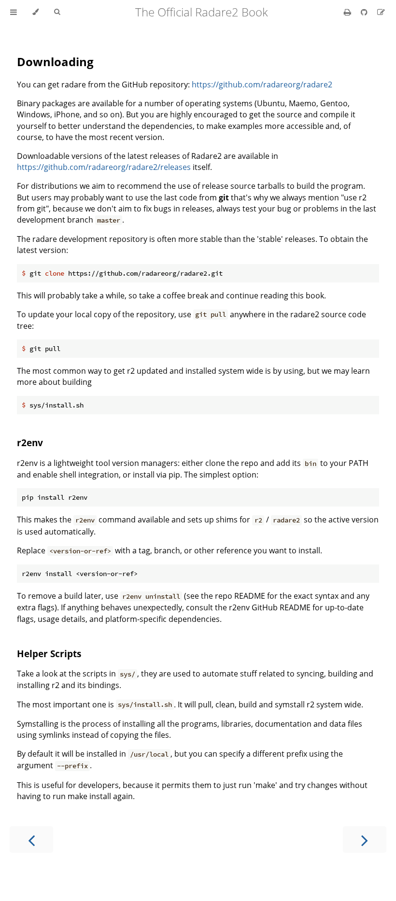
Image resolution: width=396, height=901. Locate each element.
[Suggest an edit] (381, 12)
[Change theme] (35, 12)
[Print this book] (348, 12)
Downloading (55, 62)
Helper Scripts (49, 654)
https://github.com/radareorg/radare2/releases (104, 167)
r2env (30, 442)
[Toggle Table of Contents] (13, 12)
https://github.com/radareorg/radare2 (262, 84)
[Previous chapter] (31, 839)
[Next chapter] (364, 839)
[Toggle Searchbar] (57, 12)
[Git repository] (365, 12)
